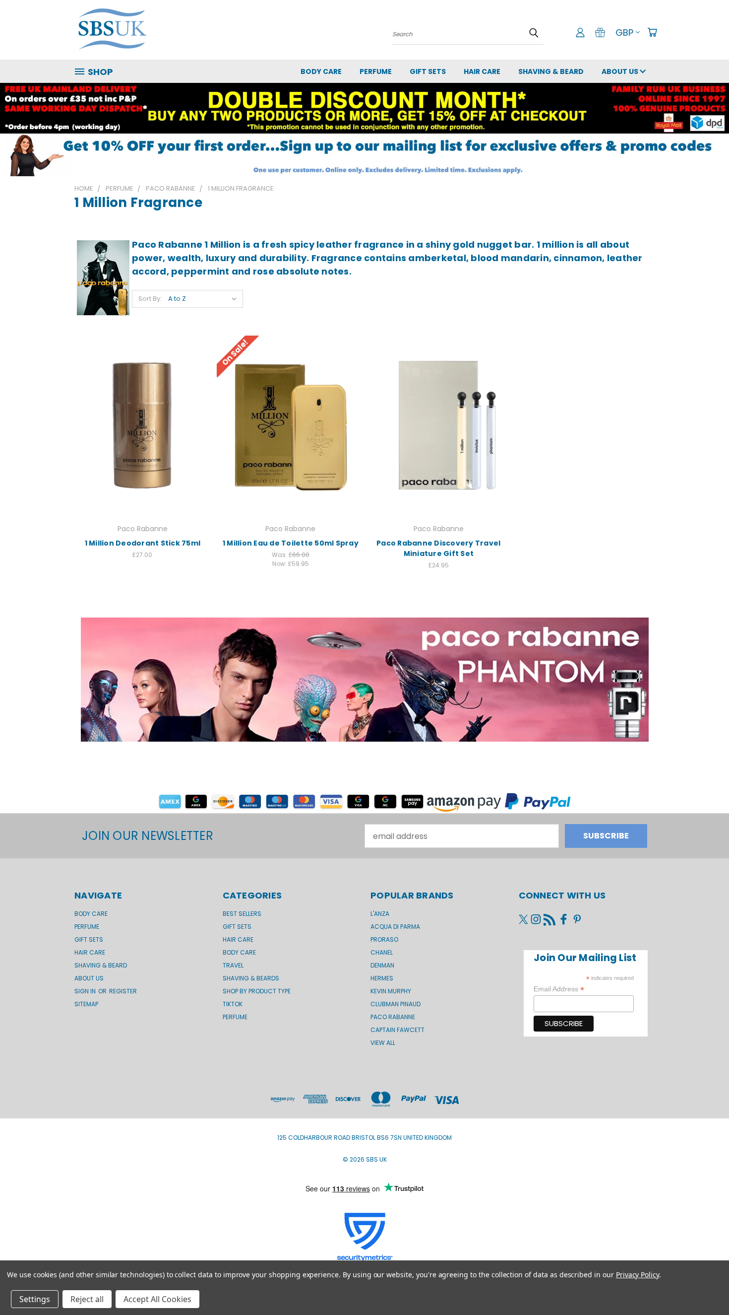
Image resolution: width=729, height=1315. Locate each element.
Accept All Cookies (157, 1299)
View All (382, 1042)
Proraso (384, 939)
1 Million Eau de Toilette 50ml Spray (291, 543)
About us (621, 71)
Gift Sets (237, 926)
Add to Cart (142, 424)
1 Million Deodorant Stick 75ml (143, 543)
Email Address (559, 989)
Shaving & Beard (551, 71)
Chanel (381, 952)
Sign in (85, 991)
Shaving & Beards (251, 978)
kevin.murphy (390, 991)
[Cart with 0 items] (652, 32)
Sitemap (86, 1004)
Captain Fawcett (397, 1030)
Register (123, 991)
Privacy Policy (637, 1274)
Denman (382, 965)
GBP (624, 32)
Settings (34, 1299)
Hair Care (482, 71)
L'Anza (379, 913)
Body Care (321, 71)
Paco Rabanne (392, 1017)
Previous (701, 1284)
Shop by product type (257, 991)
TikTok (233, 1004)
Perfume (376, 71)
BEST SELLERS (242, 913)
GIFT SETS (428, 71)
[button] (364, 155)
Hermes (381, 978)
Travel (233, 965)
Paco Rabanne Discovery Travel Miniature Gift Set (438, 548)
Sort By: (150, 298)
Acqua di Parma (395, 926)
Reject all (87, 1299)
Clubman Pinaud (395, 1004)
